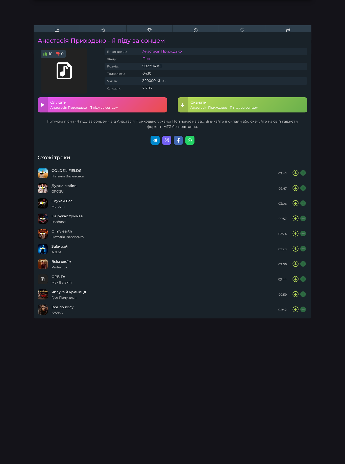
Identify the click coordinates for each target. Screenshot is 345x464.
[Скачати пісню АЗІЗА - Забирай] (295, 249)
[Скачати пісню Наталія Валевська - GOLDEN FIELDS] (295, 173)
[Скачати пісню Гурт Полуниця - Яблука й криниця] (295, 294)
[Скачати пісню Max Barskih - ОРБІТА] (295, 279)
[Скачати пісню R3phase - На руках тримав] (295, 218)
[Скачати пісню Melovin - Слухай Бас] (295, 203)
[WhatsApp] (189, 140)
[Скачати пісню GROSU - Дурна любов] (295, 188)
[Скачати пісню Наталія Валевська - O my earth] (295, 234)
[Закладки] (303, 173)
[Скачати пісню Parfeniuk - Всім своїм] (295, 264)
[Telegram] (155, 140)
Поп (146, 58)
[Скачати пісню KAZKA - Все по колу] (295, 309)
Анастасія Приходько (162, 51)
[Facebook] (178, 140)
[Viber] (166, 140)
